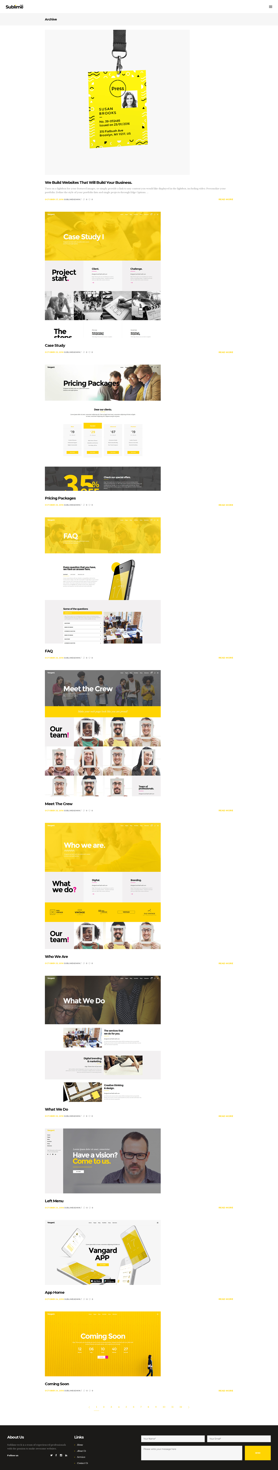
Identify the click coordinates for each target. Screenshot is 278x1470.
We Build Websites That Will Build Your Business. (88, 182)
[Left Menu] (103, 1160)
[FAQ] (103, 580)
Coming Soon (57, 1384)
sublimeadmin (72, 199)
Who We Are (56, 956)
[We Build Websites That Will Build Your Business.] (117, 102)
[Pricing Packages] (103, 427)
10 (164, 1407)
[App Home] (103, 1252)
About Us (81, 1451)
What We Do (56, 1109)
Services (81, 1457)
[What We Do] (103, 1038)
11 (172, 1407)
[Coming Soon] (103, 1343)
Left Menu (54, 1201)
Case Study (55, 345)
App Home (54, 1292)
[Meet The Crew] (103, 733)
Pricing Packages (60, 498)
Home (80, 1444)
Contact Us (82, 1463)
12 (181, 1407)
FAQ (49, 651)
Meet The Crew (58, 804)
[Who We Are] (103, 885)
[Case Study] (103, 274)
